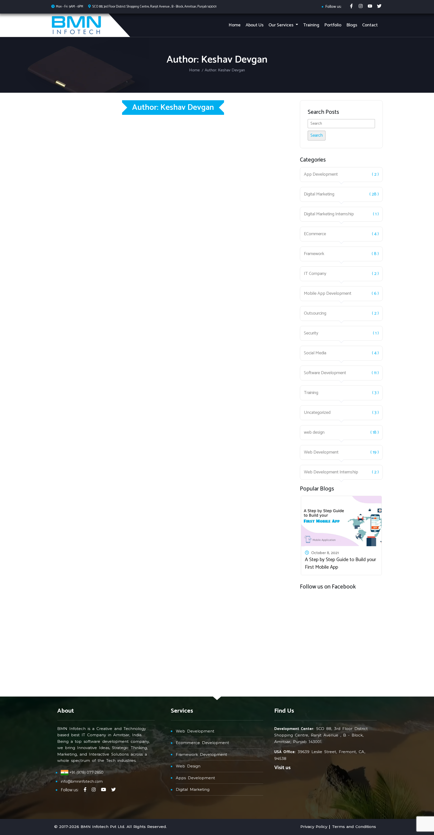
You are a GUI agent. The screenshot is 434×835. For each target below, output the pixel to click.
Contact (370, 25)
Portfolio (332, 25)
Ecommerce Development (202, 742)
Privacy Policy (313, 826)
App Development (321, 174)
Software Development (325, 373)
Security (311, 333)
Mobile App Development (327, 293)
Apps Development (195, 777)
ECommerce (315, 234)
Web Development (321, 452)
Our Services (281, 25)
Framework (314, 254)
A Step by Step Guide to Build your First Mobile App (340, 563)
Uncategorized (317, 412)
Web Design (188, 766)
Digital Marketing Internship (329, 214)
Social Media (315, 353)
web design (314, 432)
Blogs (351, 25)
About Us (254, 25)
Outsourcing (315, 313)
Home (235, 25)
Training (311, 25)
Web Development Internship (331, 472)
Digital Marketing (319, 194)
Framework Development (201, 754)
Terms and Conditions (354, 826)
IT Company (315, 273)
